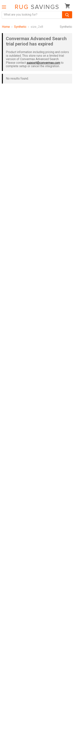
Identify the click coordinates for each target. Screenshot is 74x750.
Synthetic (20, 27)
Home (6, 27)
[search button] (67, 14)
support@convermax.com (43, 62)
